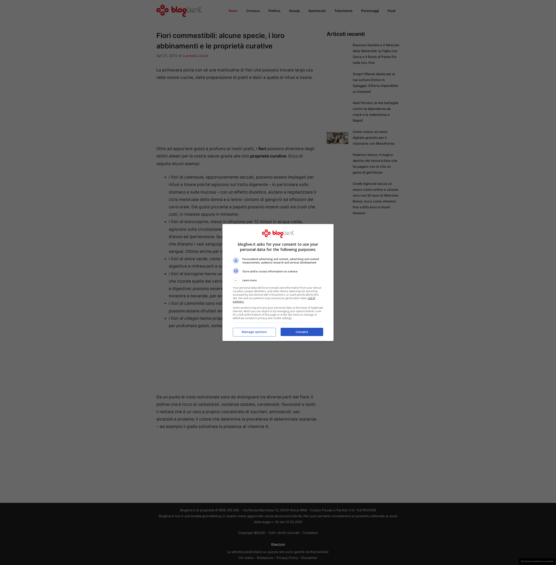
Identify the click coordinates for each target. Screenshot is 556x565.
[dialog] (278, 282)
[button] (278, 280)
